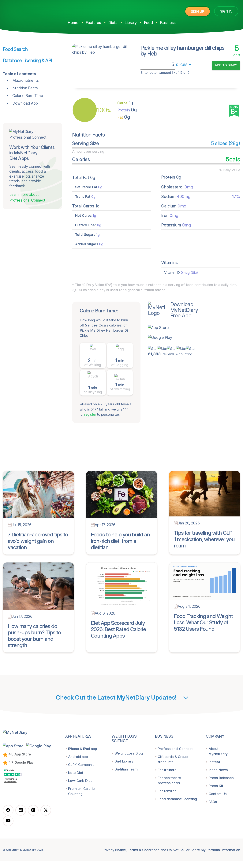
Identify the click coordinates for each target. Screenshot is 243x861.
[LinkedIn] (20, 810)
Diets (112, 22)
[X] (45, 810)
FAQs (213, 802)
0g (127, 110)
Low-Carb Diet (80, 781)
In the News (218, 770)
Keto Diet (75, 773)
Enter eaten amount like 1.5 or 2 (164, 73)
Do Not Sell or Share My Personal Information (203, 850)
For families (167, 791)
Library (131, 22)
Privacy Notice (114, 850)
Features (93, 22)
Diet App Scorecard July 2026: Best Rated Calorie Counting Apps (118, 629)
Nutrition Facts (25, 88)
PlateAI (214, 762)
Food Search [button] (15, 49)
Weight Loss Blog (128, 753)
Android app (78, 757)
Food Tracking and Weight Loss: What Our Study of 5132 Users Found (203, 622)
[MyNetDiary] (31, 10)
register (90, 414)
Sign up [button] (197, 12)
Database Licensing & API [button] (27, 60)
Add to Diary (226, 65)
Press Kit (216, 786)
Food (148, 22)
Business (168, 22)
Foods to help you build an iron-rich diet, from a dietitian (120, 540)
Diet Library (123, 761)
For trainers (167, 770)
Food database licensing (177, 799)
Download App (25, 103)
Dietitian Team (126, 769)
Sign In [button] (226, 11)
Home (73, 22)
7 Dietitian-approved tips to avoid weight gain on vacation (38, 540)
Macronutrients (25, 80)
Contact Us (218, 794)
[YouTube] (8, 821)
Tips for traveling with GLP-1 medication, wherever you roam (204, 539)
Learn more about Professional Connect (27, 197)
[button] (173, 328)
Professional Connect (175, 749)
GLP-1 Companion (82, 765)
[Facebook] (8, 810)
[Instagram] (33, 810)
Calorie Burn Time (27, 95)
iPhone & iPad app (82, 749)
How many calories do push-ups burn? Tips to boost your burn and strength (34, 636)
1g (125, 103)
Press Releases (221, 778)
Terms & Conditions (143, 850)
